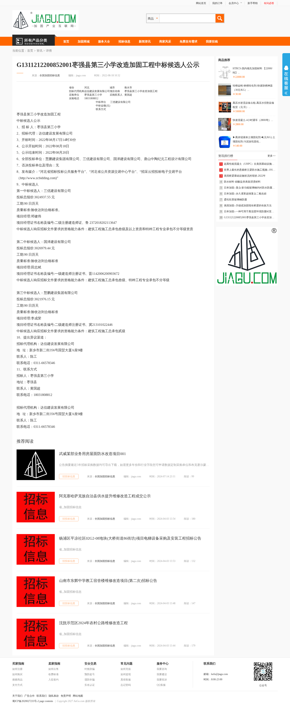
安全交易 (90, 663)
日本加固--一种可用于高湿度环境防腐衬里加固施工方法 (250, 211)
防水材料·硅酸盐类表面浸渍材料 (242, 181)
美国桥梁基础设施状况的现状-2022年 (245, 175)
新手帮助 (253, 3)
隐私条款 (54, 695)
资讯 (39, 50)
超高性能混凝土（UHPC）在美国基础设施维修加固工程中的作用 (250, 163)
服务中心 (163, 663)
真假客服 (126, 679)
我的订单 (217, 3)
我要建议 (162, 674)
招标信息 (124, 41)
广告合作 (29, 695)
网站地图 (78, 695)
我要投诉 (162, 679)
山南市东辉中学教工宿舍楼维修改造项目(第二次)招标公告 (108, 580)
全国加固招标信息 (49, 75)
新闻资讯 (145, 41)
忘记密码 (126, 684)
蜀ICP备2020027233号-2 (25, 701)
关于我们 (17, 695)
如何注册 (17, 669)
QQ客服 (161, 684)
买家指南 (18, 663)
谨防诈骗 (89, 679)
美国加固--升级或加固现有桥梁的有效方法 (248, 205)
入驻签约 (53, 679)
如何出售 (53, 669)
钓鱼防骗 (89, 669)
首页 (66, 41)
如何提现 (126, 674)
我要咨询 (162, 669)
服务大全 (104, 41)
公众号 (263, 685)
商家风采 (165, 41)
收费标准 (53, 674)
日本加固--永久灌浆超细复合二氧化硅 (245, 193)
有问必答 (269, 3)
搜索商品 (17, 679)
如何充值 (126, 669)
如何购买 (17, 674)
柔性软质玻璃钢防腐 (235, 199)
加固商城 (84, 41)
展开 (286, 80)
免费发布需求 (188, 41)
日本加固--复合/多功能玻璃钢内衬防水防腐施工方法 (250, 187)
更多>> (271, 155)
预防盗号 (89, 674)
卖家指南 (54, 663)
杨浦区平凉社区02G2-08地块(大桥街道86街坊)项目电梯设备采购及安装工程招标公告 (130, 538)
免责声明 (66, 695)
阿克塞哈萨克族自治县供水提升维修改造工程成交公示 (105, 496)
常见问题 (126, 663)
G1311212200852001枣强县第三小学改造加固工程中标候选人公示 (250, 217)
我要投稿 (212, 41)
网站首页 (201, 3)
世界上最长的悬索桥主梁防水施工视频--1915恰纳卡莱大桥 (250, 169)
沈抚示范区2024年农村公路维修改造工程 (93, 623)
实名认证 (89, 684)
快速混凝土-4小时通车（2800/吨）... (253, 120)
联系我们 (42, 695)
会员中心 (234, 3)
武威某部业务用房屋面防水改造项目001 (92, 454)
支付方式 (17, 684)
